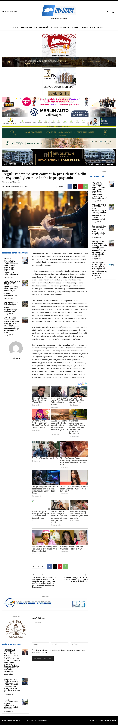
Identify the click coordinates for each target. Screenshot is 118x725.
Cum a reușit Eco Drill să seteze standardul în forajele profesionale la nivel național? (11, 306)
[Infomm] (16, 348)
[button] (113, 12)
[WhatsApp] (85, 186)
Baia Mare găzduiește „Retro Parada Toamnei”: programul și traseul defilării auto (75, 579)
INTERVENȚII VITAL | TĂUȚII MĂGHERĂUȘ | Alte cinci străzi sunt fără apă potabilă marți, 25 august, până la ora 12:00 (99, 269)
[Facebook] (107, 11)
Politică (5, 171)
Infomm (7, 186)
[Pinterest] (80, 186)
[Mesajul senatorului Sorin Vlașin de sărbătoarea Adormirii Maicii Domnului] (25, 702)
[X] (75, 186)
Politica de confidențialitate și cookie (103, 720)
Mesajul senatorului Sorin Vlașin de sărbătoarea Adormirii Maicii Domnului (11, 704)
